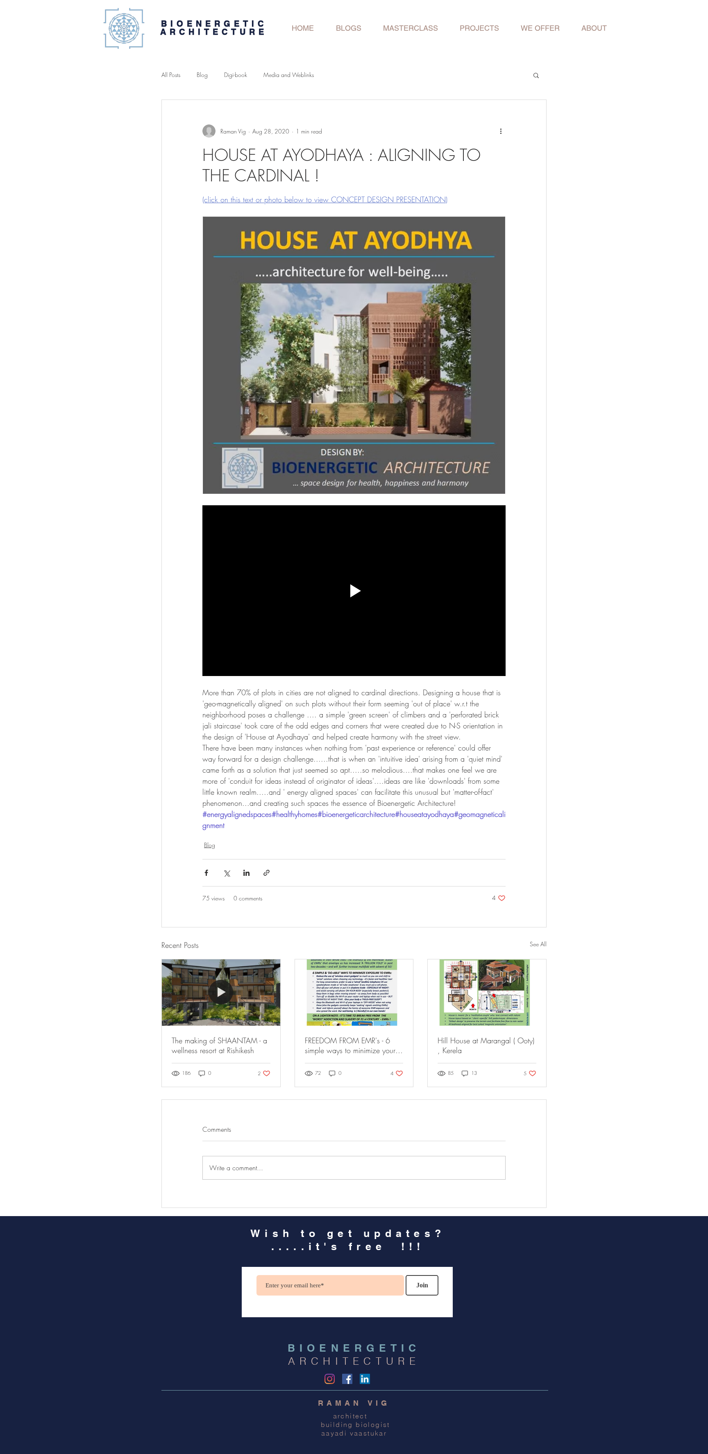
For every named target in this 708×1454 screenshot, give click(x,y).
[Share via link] (266, 873)
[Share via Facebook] (206, 873)
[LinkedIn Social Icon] (365, 1379)
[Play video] (354, 590)
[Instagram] (329, 1379)
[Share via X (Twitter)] (226, 873)
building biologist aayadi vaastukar (354, 1428)
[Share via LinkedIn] (246, 873)
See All (538, 944)
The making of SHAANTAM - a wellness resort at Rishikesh (219, 1045)
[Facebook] (347, 1379)
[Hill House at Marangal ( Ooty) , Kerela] (487, 992)
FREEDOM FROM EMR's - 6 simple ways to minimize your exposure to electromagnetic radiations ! (350, 1045)
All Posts (170, 75)
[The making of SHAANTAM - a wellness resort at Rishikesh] (221, 992)
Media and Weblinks (288, 75)
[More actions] (501, 131)
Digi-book (235, 75)
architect (354, 1416)
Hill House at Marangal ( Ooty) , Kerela (486, 1045)
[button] (536, 75)
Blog (202, 75)
